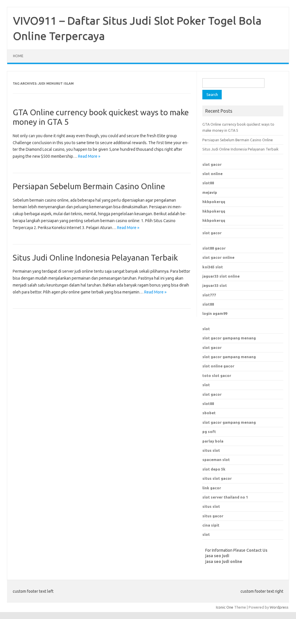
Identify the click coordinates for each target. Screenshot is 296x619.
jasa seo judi (217, 555)
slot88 (208, 183)
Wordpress (279, 607)
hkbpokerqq (213, 202)
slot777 (209, 295)
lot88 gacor (214, 248)
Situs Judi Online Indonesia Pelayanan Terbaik (95, 257)
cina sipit (210, 525)
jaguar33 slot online (221, 276)
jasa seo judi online (223, 561)
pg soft (209, 432)
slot (206, 329)
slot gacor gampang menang (229, 338)
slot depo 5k (213, 469)
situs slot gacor (217, 478)
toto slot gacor (216, 375)
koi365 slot (212, 267)
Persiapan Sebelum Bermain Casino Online (89, 186)
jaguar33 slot (214, 285)
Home (18, 56)
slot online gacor (218, 366)
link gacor (211, 488)
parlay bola (212, 441)
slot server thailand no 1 (225, 497)
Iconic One (224, 607)
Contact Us (256, 550)
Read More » (89, 156)
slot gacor (212, 164)
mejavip (209, 192)
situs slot (211, 450)
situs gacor (212, 516)
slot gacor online (218, 257)
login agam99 (214, 313)
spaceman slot (216, 460)
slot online (212, 174)
